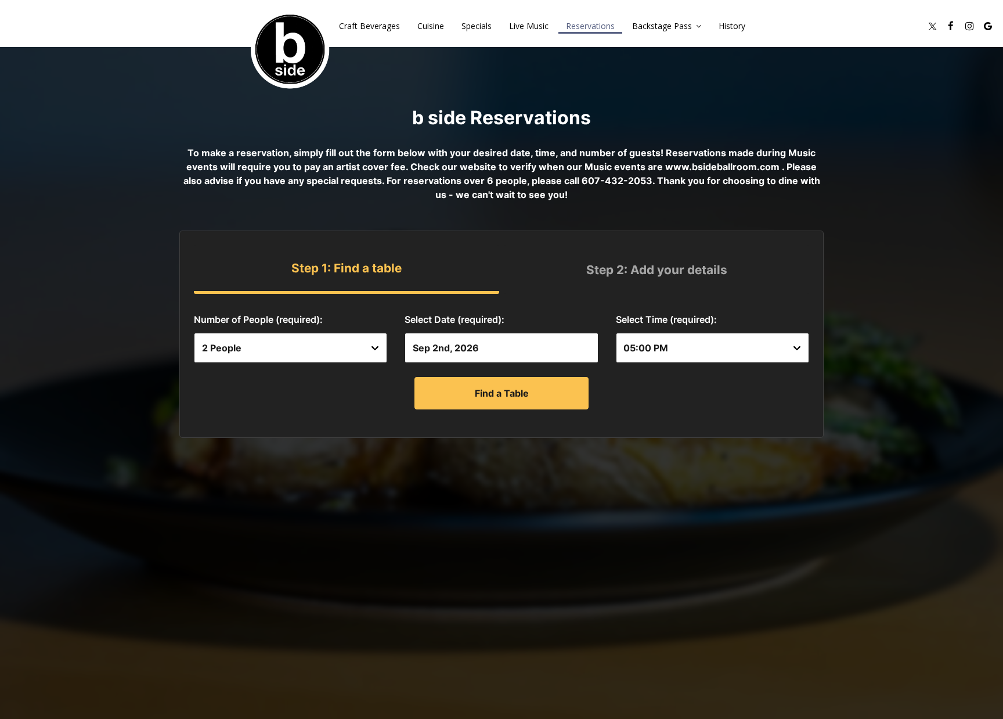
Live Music (529, 25)
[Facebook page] (950, 26)
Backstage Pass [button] (663, 25)
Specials (476, 25)
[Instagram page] (969, 26)
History (732, 25)
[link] (289, 49)
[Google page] (988, 26)
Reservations (590, 25)
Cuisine (430, 25)
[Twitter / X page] (932, 26)
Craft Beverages (369, 25)
